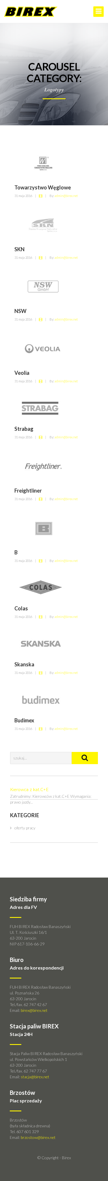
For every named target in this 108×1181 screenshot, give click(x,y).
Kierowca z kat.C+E (29, 789)
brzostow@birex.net (38, 1137)
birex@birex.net (34, 1010)
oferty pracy (24, 827)
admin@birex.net (66, 196)
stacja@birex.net (35, 1076)
